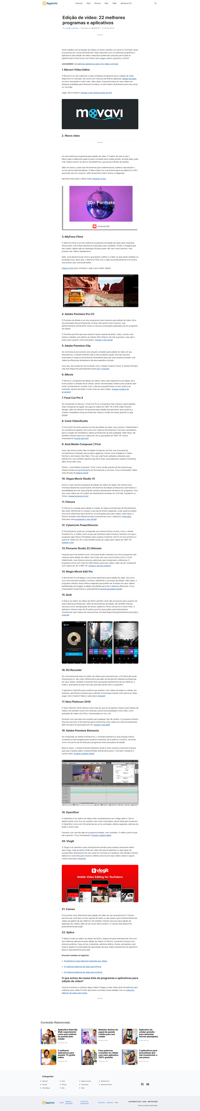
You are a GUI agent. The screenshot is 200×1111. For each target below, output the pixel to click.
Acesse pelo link (81, 438)
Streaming (84, 1084)
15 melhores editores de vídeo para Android (83, 972)
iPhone (97, 3)
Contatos (101, 1102)
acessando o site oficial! (85, 519)
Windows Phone (106, 1084)
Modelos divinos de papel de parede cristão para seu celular (108, 1033)
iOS (98, 369)
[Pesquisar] (155, 3)
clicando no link (99, 179)
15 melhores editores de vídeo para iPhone (82, 967)
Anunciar (109, 1102)
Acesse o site (67, 542)
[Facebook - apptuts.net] (142, 1084)
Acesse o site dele (101, 725)
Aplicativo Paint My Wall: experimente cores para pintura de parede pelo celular (68, 1034)
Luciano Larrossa (72, 28)
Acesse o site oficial (103, 340)
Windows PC (126, 3)
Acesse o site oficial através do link (96, 93)
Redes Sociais (86, 1081)
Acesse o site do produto (100, 566)
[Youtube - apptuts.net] (147, 1084)
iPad (88, 3)
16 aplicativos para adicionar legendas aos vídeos (85, 961)
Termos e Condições (69, 1102)
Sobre (61, 1102)
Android (78, 3)
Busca (136, 3)
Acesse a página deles (101, 835)
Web (114, 3)
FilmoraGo (126, 516)
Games (44, 1084)
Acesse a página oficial (84, 754)
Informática (46, 1088)
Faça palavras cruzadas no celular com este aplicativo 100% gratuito (108, 1054)
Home (116, 1102)
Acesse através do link (78, 496)
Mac (106, 3)
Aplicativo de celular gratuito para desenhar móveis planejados (148, 1033)
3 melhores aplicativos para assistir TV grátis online (66, 1054)
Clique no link (68, 268)
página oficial (82, 473)
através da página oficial (111, 589)
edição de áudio (129, 79)
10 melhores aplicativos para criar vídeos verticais (96, 64)
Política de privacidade (85, 1102)
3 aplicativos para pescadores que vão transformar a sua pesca (148, 1054)
